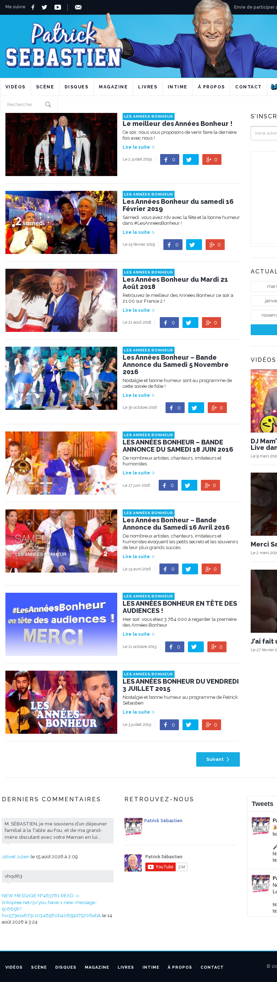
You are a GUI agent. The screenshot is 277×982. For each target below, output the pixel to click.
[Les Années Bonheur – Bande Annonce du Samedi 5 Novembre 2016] (61, 406)
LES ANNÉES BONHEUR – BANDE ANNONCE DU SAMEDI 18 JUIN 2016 (178, 446)
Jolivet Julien (16, 856)
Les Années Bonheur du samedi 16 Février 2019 (178, 205)
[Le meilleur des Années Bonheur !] (61, 172)
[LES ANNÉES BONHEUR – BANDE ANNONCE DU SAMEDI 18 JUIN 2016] (61, 491)
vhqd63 (13, 876)
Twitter (46, 7)
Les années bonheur (148, 116)
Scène (45, 86)
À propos (211, 86)
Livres (147, 86)
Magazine (113, 86)
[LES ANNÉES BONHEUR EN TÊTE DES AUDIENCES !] (61, 652)
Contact (248, 86)
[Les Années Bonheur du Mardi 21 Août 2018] (61, 328)
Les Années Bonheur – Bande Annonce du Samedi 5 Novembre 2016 (176, 365)
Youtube (58, 7)
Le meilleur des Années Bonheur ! (178, 123)
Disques (77, 86)
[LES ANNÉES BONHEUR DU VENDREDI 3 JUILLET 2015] (61, 730)
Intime (178, 86)
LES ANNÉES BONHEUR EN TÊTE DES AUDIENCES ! (180, 607)
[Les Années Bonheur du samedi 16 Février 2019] (61, 250)
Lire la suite (136, 147)
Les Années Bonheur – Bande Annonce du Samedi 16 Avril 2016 (176, 524)
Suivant (215, 759)
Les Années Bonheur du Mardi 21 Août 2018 (175, 283)
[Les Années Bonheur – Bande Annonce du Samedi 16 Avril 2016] (61, 569)
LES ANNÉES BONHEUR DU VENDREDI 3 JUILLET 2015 (181, 685)
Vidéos (15, 86)
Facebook (33, 7)
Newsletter (79, 7)
